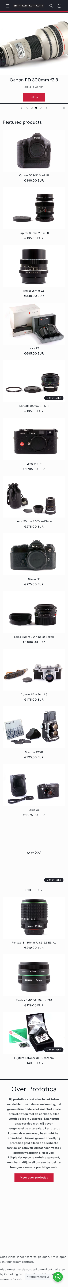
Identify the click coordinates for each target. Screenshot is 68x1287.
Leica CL (34, 809)
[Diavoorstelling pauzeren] (64, 108)
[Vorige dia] (21, 108)
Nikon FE (34, 579)
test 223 (34, 853)
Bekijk (34, 97)
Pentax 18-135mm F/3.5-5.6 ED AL (34, 942)
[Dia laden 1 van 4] (27, 108)
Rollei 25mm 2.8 (33, 290)
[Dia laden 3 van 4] (36, 108)
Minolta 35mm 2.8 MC (34, 406)
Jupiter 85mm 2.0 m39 (34, 233)
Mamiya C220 (34, 752)
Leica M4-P (34, 463)
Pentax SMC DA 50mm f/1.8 (34, 1000)
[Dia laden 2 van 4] (32, 108)
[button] (7, 6)
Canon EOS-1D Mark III (34, 175)
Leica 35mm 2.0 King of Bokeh (34, 636)
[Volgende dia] (46, 108)
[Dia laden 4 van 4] (40, 108)
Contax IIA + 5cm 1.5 (34, 694)
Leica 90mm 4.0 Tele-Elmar (34, 521)
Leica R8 (34, 348)
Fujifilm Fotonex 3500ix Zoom (34, 1058)
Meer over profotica (34, 1177)
